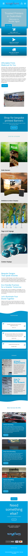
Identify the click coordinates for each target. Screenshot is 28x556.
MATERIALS (11, 527)
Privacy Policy (16, 552)
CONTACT (13, 525)
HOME (9, 525)
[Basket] (25, 3)
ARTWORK (16, 527)
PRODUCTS (17, 525)
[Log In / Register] (21, 3)
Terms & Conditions (9, 552)
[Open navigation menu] (4, 3)
